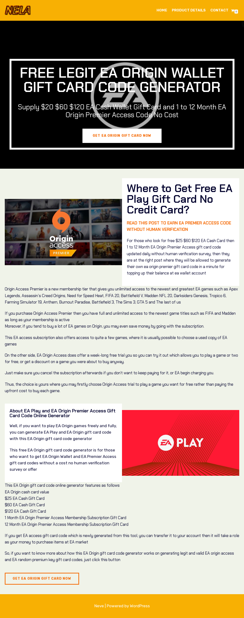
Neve (99, 605)
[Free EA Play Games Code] (18, 10)
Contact (219, 10)
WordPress (140, 605)
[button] (122, 136)
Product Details (189, 10)
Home (162, 10)
